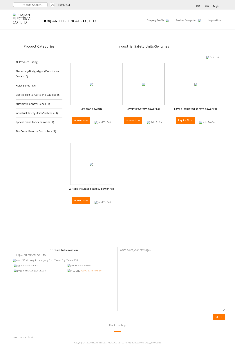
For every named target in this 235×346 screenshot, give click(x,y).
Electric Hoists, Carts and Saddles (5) (38, 94)
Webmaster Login (23, 337)
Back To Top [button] (117, 325)
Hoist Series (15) (26, 85)
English (216, 6)
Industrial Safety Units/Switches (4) (37, 113)
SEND (219, 317)
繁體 (198, 6)
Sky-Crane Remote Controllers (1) (36, 131)
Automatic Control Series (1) (33, 104)
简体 (207, 6)
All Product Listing (27, 62)
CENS (158, 342)
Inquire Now (215, 20)
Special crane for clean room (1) (35, 122)
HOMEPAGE (64, 4)
